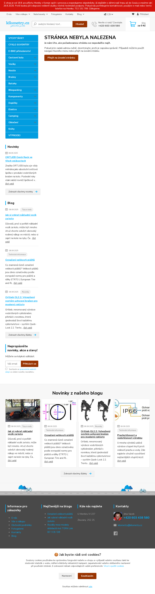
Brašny (12, 77)
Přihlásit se (29, 363)
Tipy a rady (26, 209)
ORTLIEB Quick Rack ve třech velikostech (18, 159)
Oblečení (13, 122)
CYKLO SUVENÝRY (18, 44)
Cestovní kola (15, 57)
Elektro (12, 109)
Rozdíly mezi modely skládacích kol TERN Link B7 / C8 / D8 (60, 528)
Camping (13, 115)
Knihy (11, 128)
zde (90, 586)
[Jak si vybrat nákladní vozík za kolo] (22, 410)
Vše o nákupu (21, 14)
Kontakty (69, 14)
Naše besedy (39, 14)
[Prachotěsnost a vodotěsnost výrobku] (132, 410)
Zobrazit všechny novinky (20, 191)
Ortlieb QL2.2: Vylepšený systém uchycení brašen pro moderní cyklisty (21, 301)
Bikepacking (15, 90)
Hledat (80, 24)
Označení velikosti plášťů (20, 260)
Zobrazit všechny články (20, 334)
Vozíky (12, 64)
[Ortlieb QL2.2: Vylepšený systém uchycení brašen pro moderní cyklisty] (95, 410)
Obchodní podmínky (21, 525)
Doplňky (12, 102)
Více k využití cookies (114, 566)
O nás (9, 14)
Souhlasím (87, 576)
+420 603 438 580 (109, 25)
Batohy (12, 83)
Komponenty (15, 96)
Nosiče (12, 70)
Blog (79, 14)
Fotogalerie (56, 14)
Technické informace (17, 254)
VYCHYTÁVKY (16, 38)
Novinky (25, 292)
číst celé (9, 183)
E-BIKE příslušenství (19, 51)
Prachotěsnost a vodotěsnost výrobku (129, 436)
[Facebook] (117, 534)
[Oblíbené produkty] (133, 14)
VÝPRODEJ (14, 135)
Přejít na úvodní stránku (61, 57)
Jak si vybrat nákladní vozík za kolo (20, 216)
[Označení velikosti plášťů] (59, 410)
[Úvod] (17, 24)
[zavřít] (151, 3)
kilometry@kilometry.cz (130, 525)
